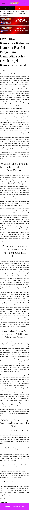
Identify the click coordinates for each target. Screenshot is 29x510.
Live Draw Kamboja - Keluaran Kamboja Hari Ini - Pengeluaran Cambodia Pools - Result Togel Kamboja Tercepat (13, 14)
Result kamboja (4, 342)
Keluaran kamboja (5, 175)
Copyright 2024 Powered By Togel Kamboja (14, 506)
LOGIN (7, 8)
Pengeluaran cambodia (6, 261)
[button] (3, 502)
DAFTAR (21, 8)
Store (1, 11)
